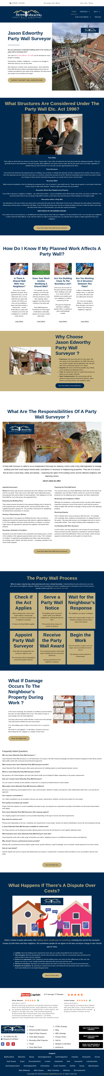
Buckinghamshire (44, 1057)
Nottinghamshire (30, 1066)
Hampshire (59, 1061)
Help (96, 11)
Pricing (98, 17)
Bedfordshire (9, 1057)
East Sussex (11, 1061)
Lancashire (78, 1061)
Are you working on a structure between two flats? (85, 282)
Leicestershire (92, 1061)
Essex (22, 1061)
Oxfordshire (44, 1066)
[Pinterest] (13, 1044)
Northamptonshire (13, 1066)
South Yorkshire (60, 1066)
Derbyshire (86, 1057)
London (47, 1061)
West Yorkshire (53, 1070)
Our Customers (81, 17)
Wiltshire (66, 1070)
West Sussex (39, 1070)
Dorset (97, 1057)
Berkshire (21, 1057)
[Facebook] (2, 1044)
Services (83, 11)
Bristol (31, 1057)
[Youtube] (8, 1044)
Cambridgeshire (61, 1057)
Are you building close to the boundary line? (63, 281)
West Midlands (24, 1070)
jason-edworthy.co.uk (53, 1074)
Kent (68, 1061)
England (52, 1053)
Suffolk (72, 1066)
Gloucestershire (35, 1061)
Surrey (81, 1066)
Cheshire (75, 1057)
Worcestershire (79, 1070)
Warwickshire (93, 1066)
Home (74, 11)
